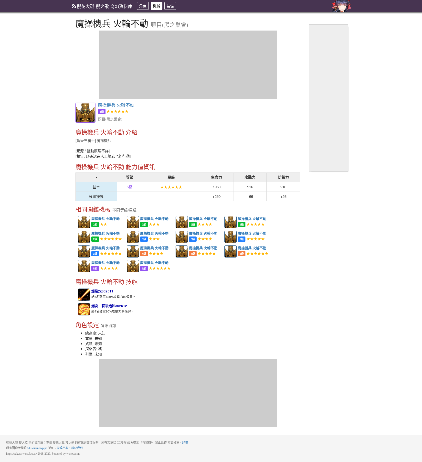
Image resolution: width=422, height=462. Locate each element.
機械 (156, 5)
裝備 (170, 5)
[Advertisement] (188, 65)
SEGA (31, 448)
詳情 (185, 442)
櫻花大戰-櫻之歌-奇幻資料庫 (104, 6)
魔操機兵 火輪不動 (85, 113)
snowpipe (41, 448)
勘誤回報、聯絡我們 (70, 448)
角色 (143, 5)
